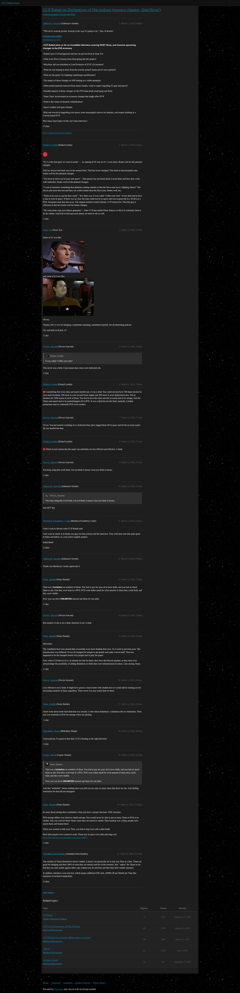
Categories (55, 983)
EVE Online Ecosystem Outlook (57, 133)
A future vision (50, 960)
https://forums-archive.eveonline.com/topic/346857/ (65, 837)
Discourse (58, 989)
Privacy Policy (99, 983)
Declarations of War (51, 40)
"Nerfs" (46, 948)
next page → (49, 893)
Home (45, 983)
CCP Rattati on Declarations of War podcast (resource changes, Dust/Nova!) (102, 10)
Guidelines (68, 983)
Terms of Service (82, 983)
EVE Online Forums (10, 3)
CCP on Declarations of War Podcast (61, 926)
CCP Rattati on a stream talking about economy (67, 937)
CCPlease (48, 915)
